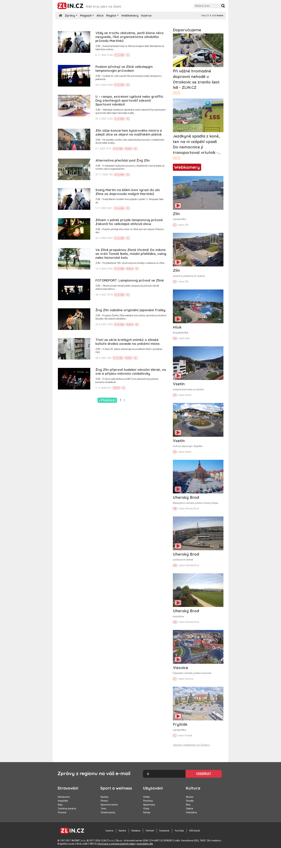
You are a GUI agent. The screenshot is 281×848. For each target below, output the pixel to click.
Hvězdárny (191, 812)
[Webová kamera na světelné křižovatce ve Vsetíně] (198, 363)
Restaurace (64, 797)
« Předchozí (107, 400)
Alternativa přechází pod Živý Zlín (122, 160)
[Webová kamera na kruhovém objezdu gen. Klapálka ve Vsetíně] (198, 420)
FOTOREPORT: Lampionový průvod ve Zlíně (129, 280)
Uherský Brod (186, 497)
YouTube (179, 830)
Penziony (148, 800)
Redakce (135, 830)
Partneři (150, 830)
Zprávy (70, 15)
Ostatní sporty (108, 812)
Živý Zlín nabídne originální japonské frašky (130, 310)
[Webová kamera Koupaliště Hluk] (198, 306)
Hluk (177, 327)
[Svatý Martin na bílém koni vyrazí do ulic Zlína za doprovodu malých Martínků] (74, 199)
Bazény (104, 797)
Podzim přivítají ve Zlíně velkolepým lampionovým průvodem (124, 69)
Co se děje (119, 55)
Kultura (129, 149)
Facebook (164, 830)
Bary (60, 804)
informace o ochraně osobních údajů (116, 843)
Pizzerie (62, 812)
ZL (128, 55)
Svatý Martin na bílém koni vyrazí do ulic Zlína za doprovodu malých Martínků (127, 192)
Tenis (103, 808)
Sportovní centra (109, 804)
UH (175, 338)
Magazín (86, 15)
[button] (223, 5)
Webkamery (129, 15)
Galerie (189, 808)
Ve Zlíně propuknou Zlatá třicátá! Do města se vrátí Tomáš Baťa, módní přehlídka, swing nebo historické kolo (130, 254)
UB (175, 509)
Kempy (146, 812)
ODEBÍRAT (203, 774)
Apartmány (149, 804)
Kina (188, 804)
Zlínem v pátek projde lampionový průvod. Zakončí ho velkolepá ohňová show (129, 222)
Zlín (176, 213)
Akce (100, 15)
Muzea (189, 797)
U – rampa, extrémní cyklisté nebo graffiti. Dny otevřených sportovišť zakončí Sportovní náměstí (129, 100)
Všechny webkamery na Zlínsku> (191, 745)
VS (175, 395)
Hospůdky (63, 800)
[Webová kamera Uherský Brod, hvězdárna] (198, 590)
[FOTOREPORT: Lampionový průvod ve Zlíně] (74, 289)
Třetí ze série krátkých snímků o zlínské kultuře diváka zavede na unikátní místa (127, 342)
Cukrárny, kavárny (67, 808)
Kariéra (122, 830)
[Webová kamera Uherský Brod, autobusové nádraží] (198, 533)
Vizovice (180, 667)
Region (111, 15)
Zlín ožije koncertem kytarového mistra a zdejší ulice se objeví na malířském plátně (128, 132)
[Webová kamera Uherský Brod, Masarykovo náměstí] (198, 476)
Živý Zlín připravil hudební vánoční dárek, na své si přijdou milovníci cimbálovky (130, 372)
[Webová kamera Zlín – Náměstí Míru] (198, 193)
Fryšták (180, 724)
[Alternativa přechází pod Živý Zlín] (74, 169)
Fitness (104, 800)
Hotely (146, 797)
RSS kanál (194, 830)
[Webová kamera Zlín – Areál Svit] (198, 249)
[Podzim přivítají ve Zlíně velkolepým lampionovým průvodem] (74, 76)
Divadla (190, 800)
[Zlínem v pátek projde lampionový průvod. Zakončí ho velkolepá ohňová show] (74, 229)
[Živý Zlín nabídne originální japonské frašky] (74, 319)
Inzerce (146, 15)
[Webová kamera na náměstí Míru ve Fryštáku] (198, 703)
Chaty (146, 808)
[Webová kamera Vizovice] (198, 647)
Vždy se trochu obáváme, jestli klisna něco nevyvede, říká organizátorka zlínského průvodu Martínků (129, 37)
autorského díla (145, 843)
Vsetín (179, 383)
